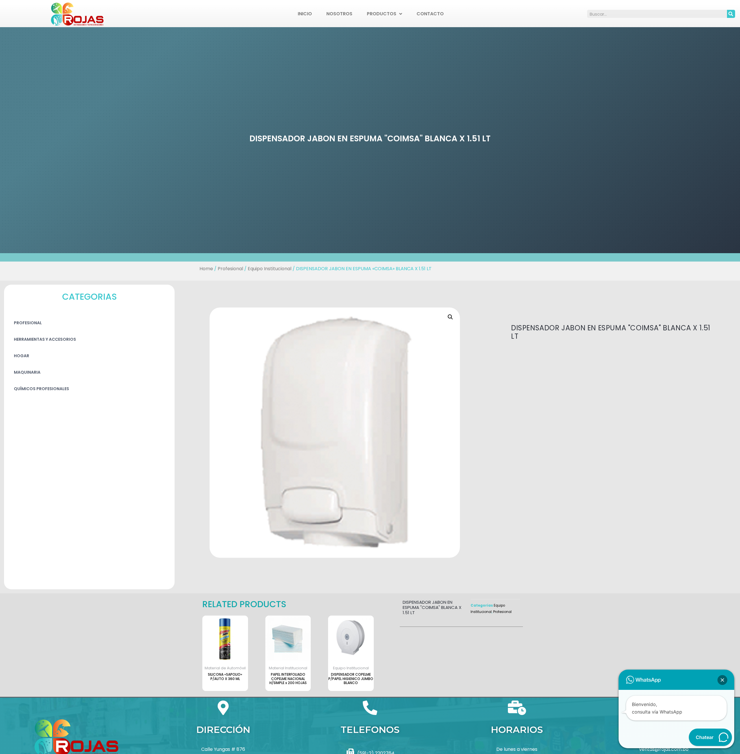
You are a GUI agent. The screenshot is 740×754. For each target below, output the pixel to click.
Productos (381, 13)
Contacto (430, 13)
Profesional (230, 268)
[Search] (731, 14)
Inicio (305, 13)
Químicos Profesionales (41, 389)
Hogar (21, 356)
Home (206, 268)
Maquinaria (27, 372)
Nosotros (339, 13)
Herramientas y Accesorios (45, 339)
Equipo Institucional (269, 268)
